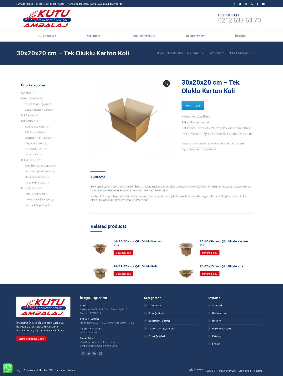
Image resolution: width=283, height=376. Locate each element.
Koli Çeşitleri (200, 143)
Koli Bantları (28, 115)
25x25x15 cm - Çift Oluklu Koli (221, 266)
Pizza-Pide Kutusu (35, 182)
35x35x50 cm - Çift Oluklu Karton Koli (224, 243)
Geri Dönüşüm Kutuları (38, 171)
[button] (166, 83)
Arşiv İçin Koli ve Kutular (39, 166)
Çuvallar (26, 92)
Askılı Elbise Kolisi (35, 126)
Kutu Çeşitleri (28, 160)
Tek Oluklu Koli (215, 143)
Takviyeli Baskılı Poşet (37, 199)
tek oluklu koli (209, 149)
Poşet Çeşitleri (29, 188)
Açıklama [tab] (97, 177)
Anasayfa (218, 305)
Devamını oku (123, 253)
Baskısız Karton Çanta (38, 109)
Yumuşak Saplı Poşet (37, 205)
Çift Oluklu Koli (33, 132)
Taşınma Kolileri (34, 143)
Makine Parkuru (221, 328)
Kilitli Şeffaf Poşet (35, 194)
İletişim (216, 344)
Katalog (216, 336)
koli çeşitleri (194, 149)
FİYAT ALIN (193, 105)
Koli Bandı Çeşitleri (159, 321)
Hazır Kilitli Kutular (35, 177)
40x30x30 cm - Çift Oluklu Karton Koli (138, 243)
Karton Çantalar (30, 98)
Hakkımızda (219, 313)
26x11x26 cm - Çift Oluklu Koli (135, 266)
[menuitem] (46, 36)
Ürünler (216, 321)
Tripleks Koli (32, 154)
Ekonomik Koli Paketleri (38, 137)
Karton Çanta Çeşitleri (161, 328)
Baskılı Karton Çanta (37, 104)
